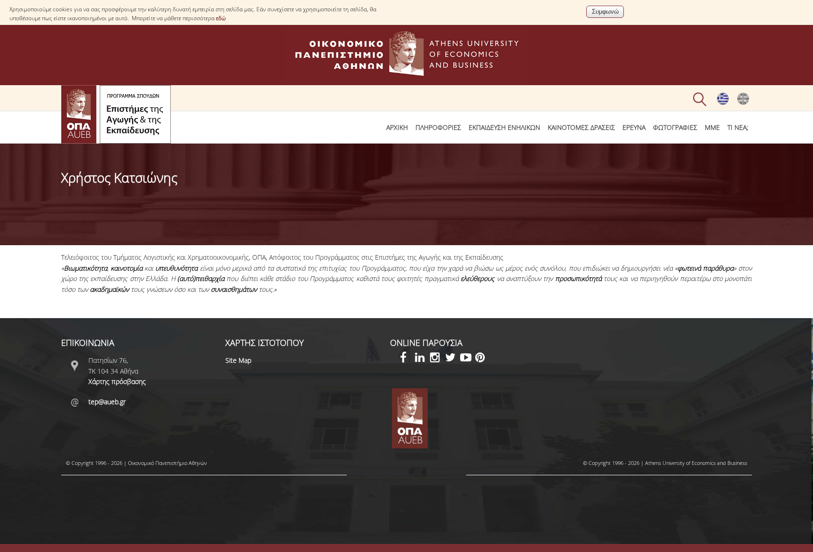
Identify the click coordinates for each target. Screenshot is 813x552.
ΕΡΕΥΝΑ (634, 127)
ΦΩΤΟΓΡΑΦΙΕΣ (675, 127)
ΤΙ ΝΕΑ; (737, 127)
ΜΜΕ (712, 127)
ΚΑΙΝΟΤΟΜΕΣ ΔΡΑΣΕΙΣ (581, 127)
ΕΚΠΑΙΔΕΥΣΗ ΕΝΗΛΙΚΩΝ (504, 127)
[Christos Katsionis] (743, 103)
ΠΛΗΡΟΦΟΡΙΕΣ (438, 127)
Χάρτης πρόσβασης (117, 381)
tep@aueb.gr (107, 401)
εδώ (221, 18)
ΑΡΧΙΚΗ (397, 127)
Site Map (238, 360)
